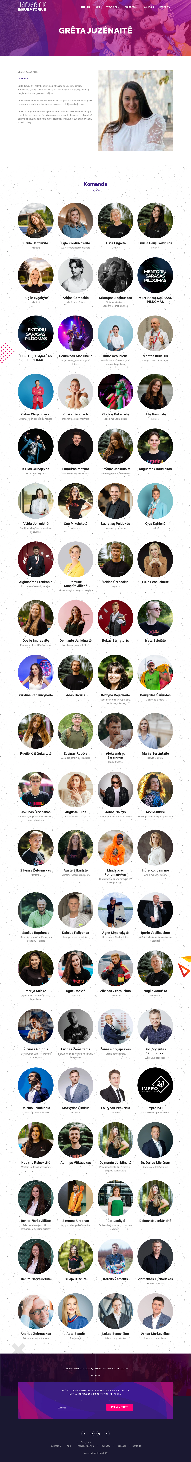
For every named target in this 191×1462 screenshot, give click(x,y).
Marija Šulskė (35, 991)
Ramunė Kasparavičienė (75, 584)
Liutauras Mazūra (75, 469)
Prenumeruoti (119, 1407)
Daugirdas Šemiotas (155, 695)
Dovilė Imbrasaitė (36, 640)
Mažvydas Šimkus (75, 1108)
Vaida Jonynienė (35, 524)
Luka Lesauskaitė (155, 582)
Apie (98, 7)
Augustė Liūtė (75, 812)
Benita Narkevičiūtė (36, 1221)
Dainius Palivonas (75, 933)
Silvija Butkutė (76, 1279)
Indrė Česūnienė (115, 356)
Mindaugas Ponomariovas (115, 872)
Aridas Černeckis (76, 298)
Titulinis (85, 7)
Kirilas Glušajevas (35, 469)
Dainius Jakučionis (36, 1108)
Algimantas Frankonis (35, 582)
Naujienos (148, 7)
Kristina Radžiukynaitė (36, 695)
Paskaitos (130, 7)
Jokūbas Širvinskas (36, 812)
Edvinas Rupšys (76, 753)
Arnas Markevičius (155, 1334)
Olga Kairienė (155, 524)
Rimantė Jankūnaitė (115, 469)
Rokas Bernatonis (115, 640)
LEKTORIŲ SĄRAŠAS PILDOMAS (36, 358)
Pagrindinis (55, 1446)
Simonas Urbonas (75, 1221)
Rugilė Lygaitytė (35, 298)
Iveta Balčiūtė (155, 640)
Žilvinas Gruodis (35, 1049)
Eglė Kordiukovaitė (75, 243)
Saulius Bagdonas (35, 933)
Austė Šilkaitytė (76, 870)
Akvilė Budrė (155, 812)
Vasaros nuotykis (85, 1446)
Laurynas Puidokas (115, 524)
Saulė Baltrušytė (35, 243)
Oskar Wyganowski (35, 414)
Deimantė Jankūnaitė (76, 640)
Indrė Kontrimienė (155, 870)
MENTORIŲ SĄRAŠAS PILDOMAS (155, 300)
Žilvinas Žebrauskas (35, 870)
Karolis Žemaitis (115, 1279)
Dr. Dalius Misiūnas (155, 1163)
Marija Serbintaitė (155, 753)
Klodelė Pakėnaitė (115, 414)
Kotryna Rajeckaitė (115, 695)
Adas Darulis (75, 695)
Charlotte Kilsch (75, 414)
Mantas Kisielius (155, 356)
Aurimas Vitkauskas (75, 1163)
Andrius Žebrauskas (36, 1334)
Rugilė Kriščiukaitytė (35, 753)
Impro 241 (155, 1108)
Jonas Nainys (115, 812)
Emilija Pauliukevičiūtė (155, 243)
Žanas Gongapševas (115, 1049)
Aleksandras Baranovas (115, 756)
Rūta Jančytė (115, 1221)
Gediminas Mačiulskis (75, 356)
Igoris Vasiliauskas (155, 933)
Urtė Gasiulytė (155, 414)
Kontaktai (164, 7)
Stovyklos (112, 7)
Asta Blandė (75, 1334)
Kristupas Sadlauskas (115, 298)
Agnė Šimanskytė (115, 933)
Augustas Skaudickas (155, 469)
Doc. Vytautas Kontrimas (155, 1051)
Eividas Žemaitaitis (75, 1049)
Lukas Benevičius (115, 1334)
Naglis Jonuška (155, 991)
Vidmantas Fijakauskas (155, 1279)
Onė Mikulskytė (75, 524)
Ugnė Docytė (75, 991)
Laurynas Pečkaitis (115, 1108)
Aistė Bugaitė (115, 243)
